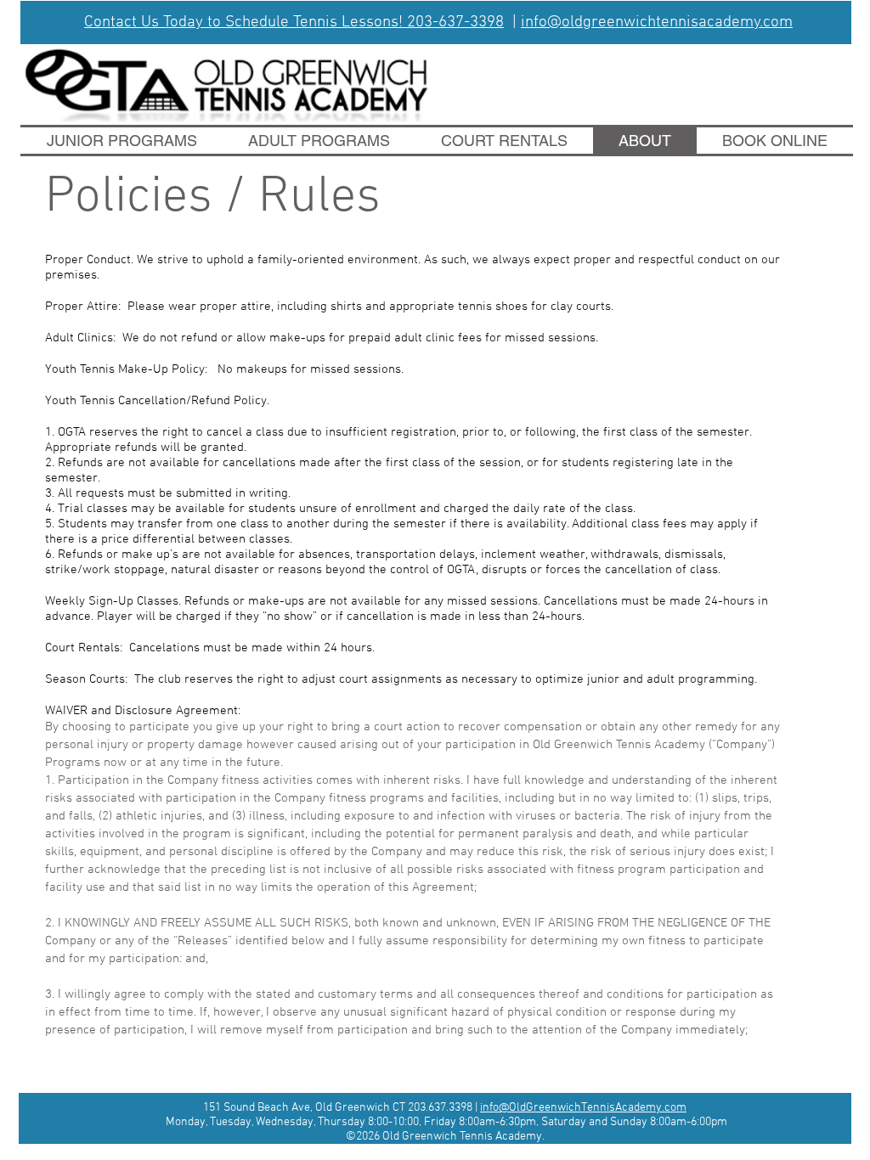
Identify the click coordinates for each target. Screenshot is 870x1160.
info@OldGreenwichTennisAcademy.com (583, 1108)
